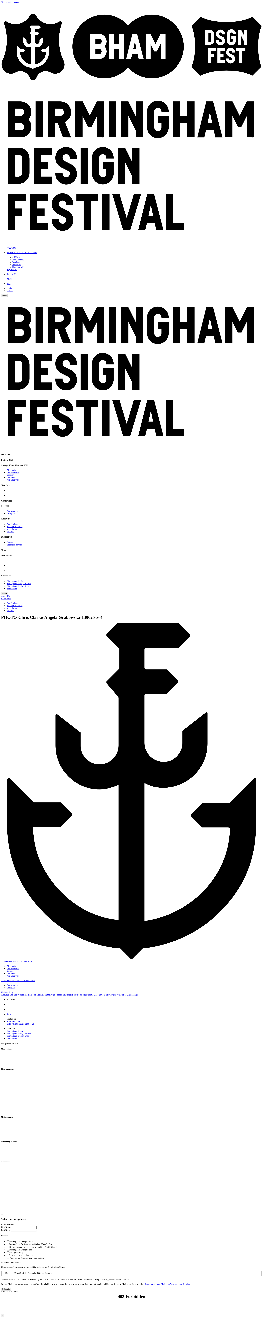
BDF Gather (12, 588)
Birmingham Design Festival (19, 583)
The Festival (16, 961)
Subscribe (11, 1014)
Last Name (6, 1230)
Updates (4, 992)
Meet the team (26, 995)
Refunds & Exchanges (128, 995)
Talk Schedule (18, 260)
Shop (11, 992)
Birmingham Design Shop (18, 586)
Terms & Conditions (96, 995)
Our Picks (16, 264)
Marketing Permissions (11, 1262)
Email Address (8, 1224)
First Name (6, 1227)
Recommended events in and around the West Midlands (33, 1247)
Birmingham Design (15, 581)
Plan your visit (18, 267)
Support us (60, 995)
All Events (16, 257)
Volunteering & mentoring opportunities (26, 1258)
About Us (5, 596)
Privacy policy (112, 995)
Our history (14, 995)
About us (5, 995)
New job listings (16, 1252)
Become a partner (14, 545)
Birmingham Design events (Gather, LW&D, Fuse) (31, 1244)
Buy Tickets (12, 269)
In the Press (12, 529)
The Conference (18, 980)
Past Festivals (12, 524)
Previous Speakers (14, 526)
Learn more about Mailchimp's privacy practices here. (168, 1284)
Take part (11, 513)
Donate (10, 542)
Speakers (16, 262)
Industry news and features (20, 1255)
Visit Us (10, 531)
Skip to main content (10, 2)
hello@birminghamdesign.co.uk (20, 1024)
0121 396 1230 (13, 1021)
